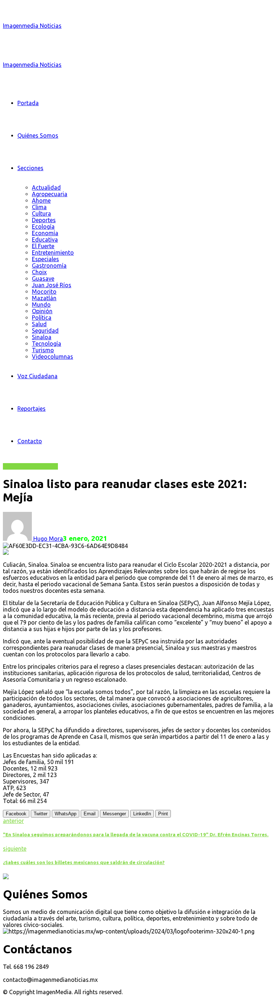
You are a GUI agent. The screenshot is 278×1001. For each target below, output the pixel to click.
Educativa (45, 239)
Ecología (43, 226)
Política (41, 317)
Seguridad (45, 330)
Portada (28, 103)
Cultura (41, 213)
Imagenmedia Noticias (32, 25)
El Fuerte (43, 246)
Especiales (45, 259)
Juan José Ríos (51, 285)
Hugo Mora (47, 538)
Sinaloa (41, 337)
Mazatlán (44, 298)
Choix (39, 272)
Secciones (30, 168)
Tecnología (46, 343)
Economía (45, 233)
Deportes (44, 220)
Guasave (43, 278)
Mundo (41, 304)
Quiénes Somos (37, 135)
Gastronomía (49, 265)
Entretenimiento (53, 252)
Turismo (43, 350)
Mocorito (44, 291)
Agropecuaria (49, 194)
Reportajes (31, 408)
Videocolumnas (52, 356)
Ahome (41, 200)
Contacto (29, 441)
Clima (39, 207)
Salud (39, 324)
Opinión (42, 311)
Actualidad (46, 187)
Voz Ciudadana (37, 376)
